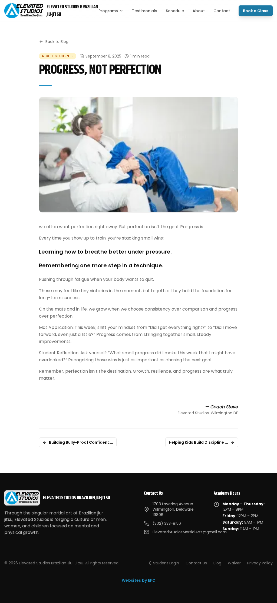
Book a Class (255, 11)
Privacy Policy (260, 563)
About (199, 11)
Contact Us (196, 563)
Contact (221, 11)
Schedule (175, 11)
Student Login (166, 563)
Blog (217, 563)
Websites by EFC (138, 580)
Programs (108, 11)
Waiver (234, 563)
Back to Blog (56, 41)
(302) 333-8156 (167, 523)
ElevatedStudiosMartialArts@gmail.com (190, 532)
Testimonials (144, 11)
